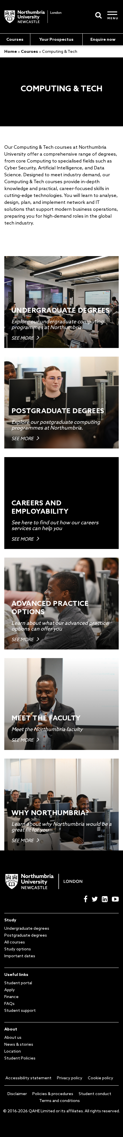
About (10, 1029)
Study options (17, 949)
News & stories (18, 1044)
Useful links (16, 974)
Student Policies (19, 1058)
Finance (11, 996)
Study (10, 920)
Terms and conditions (59, 1100)
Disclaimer (17, 1093)
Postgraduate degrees (25, 935)
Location (12, 1051)
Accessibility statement (28, 1077)
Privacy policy (69, 1077)
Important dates (19, 955)
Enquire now (103, 39)
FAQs (9, 1003)
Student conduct (95, 1093)
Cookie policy (100, 1077)
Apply (9, 989)
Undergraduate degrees (26, 928)
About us (12, 1037)
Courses (14, 39)
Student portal (18, 982)
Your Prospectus (56, 39)
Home (10, 51)
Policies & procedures (52, 1093)
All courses (14, 942)
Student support (20, 1010)
